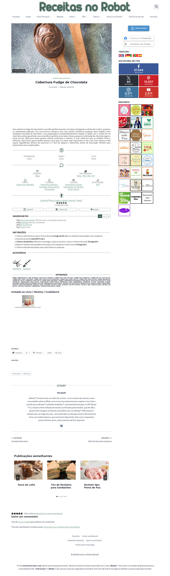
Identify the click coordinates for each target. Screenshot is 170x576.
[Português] (136, 55)
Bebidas (60, 16)
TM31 (79, 176)
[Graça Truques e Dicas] (147, 135)
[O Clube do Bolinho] (136, 160)
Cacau (22, 227)
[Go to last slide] (18, 477)
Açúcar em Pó (26, 224)
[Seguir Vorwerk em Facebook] (61, 426)
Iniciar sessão (141, 28)
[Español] (140, 55)
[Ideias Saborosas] (124, 147)
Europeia (43, 187)
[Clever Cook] (124, 122)
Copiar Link (63, 209)
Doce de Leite (26, 484)
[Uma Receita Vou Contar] (124, 210)
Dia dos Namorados (72, 185)
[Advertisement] (61, 108)
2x (104, 216)
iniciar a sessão (24, 522)
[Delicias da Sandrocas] (147, 122)
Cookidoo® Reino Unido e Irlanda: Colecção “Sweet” (61, 200)
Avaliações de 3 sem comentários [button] (48, 513)
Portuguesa (49, 189)
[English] (120, 55)
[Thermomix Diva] (136, 198)
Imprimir (29, 209)
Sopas (28, 16)
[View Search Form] (156, 6)
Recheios (66, 78)
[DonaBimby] (136, 135)
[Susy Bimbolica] (136, 185)
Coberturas (57, 78)
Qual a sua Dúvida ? (115, 16)
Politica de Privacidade (84, 545)
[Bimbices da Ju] (147, 110)
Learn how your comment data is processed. (62, 527)
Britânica (54, 184)
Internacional (53, 187)
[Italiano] (132, 55)
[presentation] (28, 470)
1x (100, 216)
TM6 (88, 176)
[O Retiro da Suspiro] (147, 160)
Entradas (16, 16)
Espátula (27, 268)
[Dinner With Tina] (124, 135)
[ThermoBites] (124, 198)
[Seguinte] (105, 477)
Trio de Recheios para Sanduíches (61, 486)
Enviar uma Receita (90, 536)
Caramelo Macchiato (19, 440)
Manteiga (25, 222)
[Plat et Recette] (147, 172)
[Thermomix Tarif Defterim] (147, 198)
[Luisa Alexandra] (136, 147)
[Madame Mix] (147, 147)
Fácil (98, 184)
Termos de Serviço (136, 16)
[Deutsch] (128, 55)
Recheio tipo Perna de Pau (92, 486)
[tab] (56, 496)
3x (108, 216)
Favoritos (154, 16)
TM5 (84, 176)
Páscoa (76, 189)
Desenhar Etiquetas (76, 540)
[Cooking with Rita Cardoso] (136, 122)
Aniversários (70, 184)
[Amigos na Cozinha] (124, 110)
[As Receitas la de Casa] (136, 110)
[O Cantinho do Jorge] (124, 160)
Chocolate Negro (28, 220)
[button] (57, 203)
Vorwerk (54, 87)
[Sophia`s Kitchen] (124, 185)
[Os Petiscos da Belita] (124, 172)
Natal (70, 189)
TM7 (93, 176)
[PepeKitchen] (136, 172)
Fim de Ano (78, 187)
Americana (45, 184)
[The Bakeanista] (147, 185)
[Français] (124, 55)
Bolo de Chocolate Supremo (100, 440)
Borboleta (17, 268)
